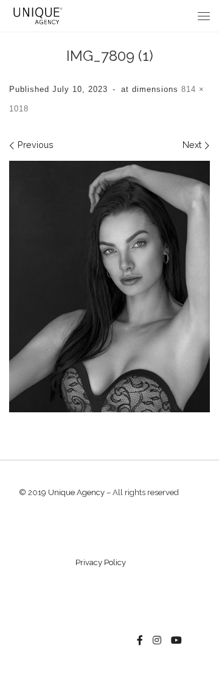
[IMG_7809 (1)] (109, 286)
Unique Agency (76, 492)
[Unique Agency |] (36, 15)
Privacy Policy (100, 562)
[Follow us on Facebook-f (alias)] (140, 641)
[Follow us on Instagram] (157, 641)
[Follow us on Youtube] (176, 641)
